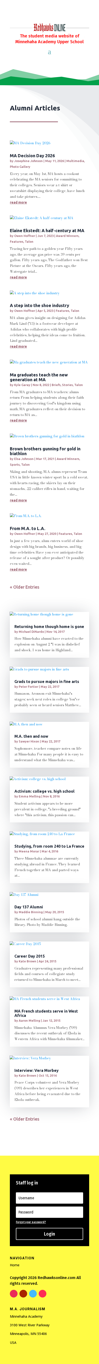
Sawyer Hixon (29, 741)
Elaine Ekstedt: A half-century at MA (47, 230)
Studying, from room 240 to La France (49, 846)
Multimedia (75, 161)
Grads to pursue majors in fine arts (46, 681)
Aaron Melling (29, 1020)
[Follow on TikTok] (42, 1294)
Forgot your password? (31, 1222)
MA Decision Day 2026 (32, 155)
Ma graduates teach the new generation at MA (39, 377)
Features (16, 241)
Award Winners (67, 235)
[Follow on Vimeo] (33, 1294)
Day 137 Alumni (28, 907)
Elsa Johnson (24, 458)
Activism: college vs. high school (44, 791)
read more (18, 202)
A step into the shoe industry (39, 305)
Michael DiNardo (31, 631)
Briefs (56, 384)
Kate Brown (27, 961)
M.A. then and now (31, 736)
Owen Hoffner (24, 235)
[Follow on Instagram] (14, 1294)
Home (14, 1265)
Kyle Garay (22, 384)
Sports (15, 464)
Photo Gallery (20, 166)
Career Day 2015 (29, 956)
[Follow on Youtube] (23, 1294)
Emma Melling (30, 796)
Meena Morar (29, 851)
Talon (29, 241)
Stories (67, 384)
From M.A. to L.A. (27, 528)
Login (49, 1234)
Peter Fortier (28, 686)
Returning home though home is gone (49, 626)
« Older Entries (24, 587)
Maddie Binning (31, 912)
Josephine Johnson (28, 161)
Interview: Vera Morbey (36, 1070)
